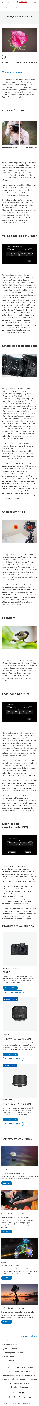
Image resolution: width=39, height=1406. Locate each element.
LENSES (3, 1262)
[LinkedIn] (19, 1397)
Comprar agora (10, 987)
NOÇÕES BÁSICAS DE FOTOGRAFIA (12, 1213)
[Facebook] (9, 1397)
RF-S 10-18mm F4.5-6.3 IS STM (17, 1104)
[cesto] (3, 2)
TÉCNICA (4, 1169)
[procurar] (8, 2)
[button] (13, 992)
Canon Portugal (19, 1393)
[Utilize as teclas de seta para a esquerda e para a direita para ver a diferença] (19, 133)
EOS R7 (6, 972)
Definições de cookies (19, 1387)
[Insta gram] (14, 1397)
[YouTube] (30, 1397)
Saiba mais (6, 1183)
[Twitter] (24, 1397)
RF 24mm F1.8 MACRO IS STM (17, 1039)
